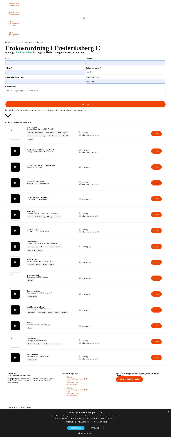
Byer (68, 381)
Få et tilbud (12, 25)
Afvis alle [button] (95, 428)
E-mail (89, 59)
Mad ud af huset (14, 3)
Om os (11, 21)
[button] (85, 9)
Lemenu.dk (16, 42)
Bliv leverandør (14, 23)
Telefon (8, 68)
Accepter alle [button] (76, 428)
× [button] (168, 411)
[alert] (85, 423)
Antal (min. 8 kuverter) (14, 77)
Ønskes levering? (93, 77)
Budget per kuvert (93, 68)
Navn (7, 59)
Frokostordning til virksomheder (77, 379)
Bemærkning (10, 86)
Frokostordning (14, 5)
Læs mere (112, 418)
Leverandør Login (73, 383)
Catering (69, 377)
